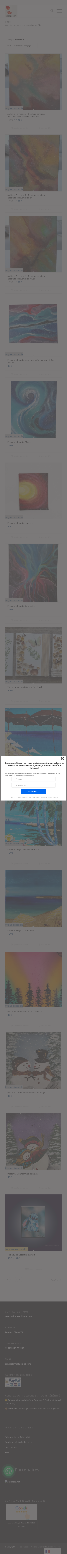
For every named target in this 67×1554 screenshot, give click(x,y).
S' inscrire (32, 791)
